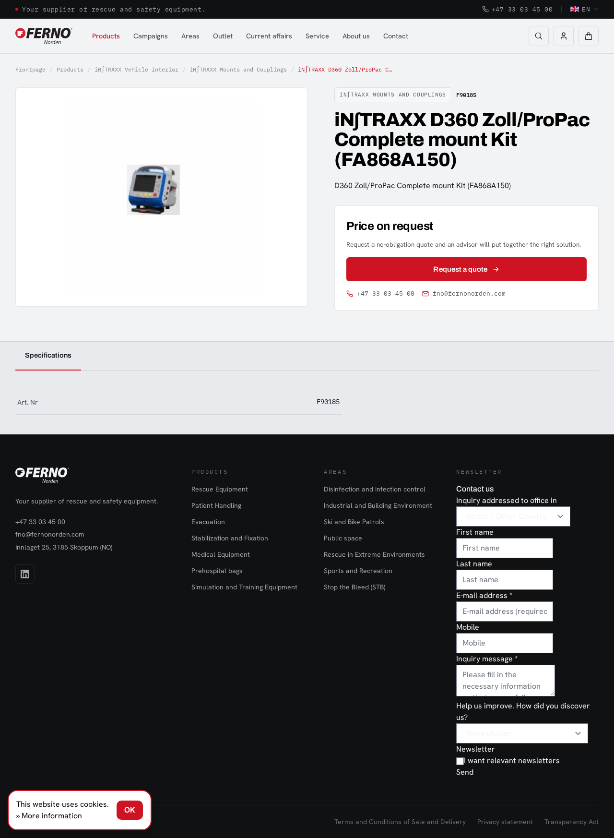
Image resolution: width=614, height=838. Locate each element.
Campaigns (150, 35)
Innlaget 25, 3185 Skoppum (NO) (63, 547)
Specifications (48, 355)
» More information (49, 816)
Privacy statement (505, 821)
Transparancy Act (571, 821)
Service (317, 35)
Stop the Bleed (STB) (354, 587)
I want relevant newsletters (512, 760)
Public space (343, 538)
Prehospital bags (217, 570)
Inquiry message (487, 659)
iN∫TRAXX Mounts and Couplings (238, 69)
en (586, 9)
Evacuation (208, 521)
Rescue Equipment (219, 489)
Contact (395, 35)
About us (356, 35)
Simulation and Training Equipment (244, 587)
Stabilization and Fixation (229, 538)
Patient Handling (216, 505)
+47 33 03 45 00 (522, 9)
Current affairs (269, 35)
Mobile (467, 627)
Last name (474, 564)
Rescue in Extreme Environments (374, 554)
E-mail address (484, 595)
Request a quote (460, 269)
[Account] (564, 36)
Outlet (223, 35)
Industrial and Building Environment (378, 505)
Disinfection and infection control (374, 489)
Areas (190, 35)
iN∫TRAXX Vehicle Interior (136, 69)
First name (475, 532)
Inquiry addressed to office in (506, 500)
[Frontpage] (43, 36)
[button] (589, 36)
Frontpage (30, 69)
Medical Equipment (220, 554)
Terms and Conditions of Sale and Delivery (400, 821)
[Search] (539, 36)
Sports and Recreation (358, 570)
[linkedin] (25, 574)
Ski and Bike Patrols (354, 521)
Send (464, 772)
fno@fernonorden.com (469, 293)
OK (129, 810)
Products (106, 35)
